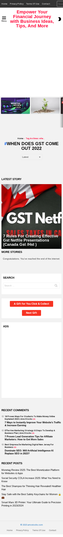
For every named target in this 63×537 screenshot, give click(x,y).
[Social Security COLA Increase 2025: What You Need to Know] (45, 106)
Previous (1, 112)
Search (56, 286)
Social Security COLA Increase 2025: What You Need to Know (44, 110)
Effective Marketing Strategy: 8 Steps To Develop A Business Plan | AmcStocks (30, 431)
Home (4, 4)
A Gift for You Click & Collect (31, 303)
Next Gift (31, 312)
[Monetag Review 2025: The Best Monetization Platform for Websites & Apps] (15, 106)
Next (61, 112)
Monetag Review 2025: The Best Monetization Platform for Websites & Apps (15, 109)
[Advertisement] (31, 63)
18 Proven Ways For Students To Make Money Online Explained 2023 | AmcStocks (30, 417)
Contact (46, 4)
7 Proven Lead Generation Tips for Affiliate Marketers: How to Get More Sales (29, 438)
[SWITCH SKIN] (60, 19)
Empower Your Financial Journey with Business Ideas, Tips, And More (32, 19)
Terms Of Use (32, 4)
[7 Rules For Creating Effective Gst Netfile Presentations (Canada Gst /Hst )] (31, 216)
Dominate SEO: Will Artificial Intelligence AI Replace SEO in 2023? (29, 452)
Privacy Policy (16, 4)
